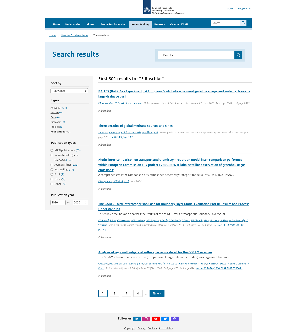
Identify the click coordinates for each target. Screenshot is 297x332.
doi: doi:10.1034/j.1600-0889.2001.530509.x (219, 268)
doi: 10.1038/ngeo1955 (122, 137)
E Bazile (164, 220)
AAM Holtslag (138, 220)
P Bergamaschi (105, 181)
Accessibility (166, 328)
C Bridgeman (150, 263)
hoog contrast (245, 8)
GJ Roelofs (103, 263)
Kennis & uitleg (140, 24)
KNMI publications (67, 150)
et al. (111, 103)
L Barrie (126, 263)
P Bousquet (114, 132)
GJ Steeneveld (123, 220)
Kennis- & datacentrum (74, 35)
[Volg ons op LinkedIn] (136, 319)
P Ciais (124, 132)
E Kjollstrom (213, 263)
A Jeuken (202, 263)
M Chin (161, 263)
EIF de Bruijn (175, 220)
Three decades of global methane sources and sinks (135, 126)
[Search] (243, 23)
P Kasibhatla (115, 263)
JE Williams (147, 132)
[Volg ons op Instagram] (146, 319)
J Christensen (172, 263)
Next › (157, 293)
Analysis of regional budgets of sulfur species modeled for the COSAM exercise (155, 252)
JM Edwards (197, 220)
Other (60, 183)
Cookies (152, 328)
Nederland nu (73, 24)
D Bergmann (137, 263)
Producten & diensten (113, 24)
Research (159, 24)
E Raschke (103, 103)
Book (59, 174)
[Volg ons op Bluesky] (165, 319)
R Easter (183, 263)
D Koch (223, 263)
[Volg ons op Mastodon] (174, 319)
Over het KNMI (179, 24)
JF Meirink (118, 181)
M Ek (206, 220)
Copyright (129, 328)
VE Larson (214, 220)
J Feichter (192, 263)
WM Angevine (152, 220)
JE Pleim (224, 220)
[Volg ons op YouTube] (155, 319)
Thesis (59, 179)
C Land (231, 263)
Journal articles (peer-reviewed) (66, 157)
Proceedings (64, 169)
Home (56, 24)
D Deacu (186, 220)
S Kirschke (103, 132)
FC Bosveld (120, 103)
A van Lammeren (134, 103)
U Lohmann (241, 263)
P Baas (113, 220)
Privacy (142, 328)
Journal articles (66, 164)
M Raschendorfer (237, 220)
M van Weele (134, 132)
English (230, 8)
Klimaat (91, 24)
